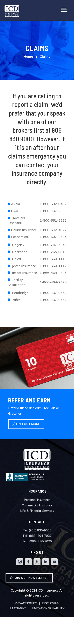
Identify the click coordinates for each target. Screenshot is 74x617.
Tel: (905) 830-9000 (37, 530)
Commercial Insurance (37, 505)
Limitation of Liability (48, 608)
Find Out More (28, 424)
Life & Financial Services (37, 511)
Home (28, 56)
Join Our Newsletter (31, 578)
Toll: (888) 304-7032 (37, 536)
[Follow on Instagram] (19, 561)
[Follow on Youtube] (54, 561)
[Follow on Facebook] (28, 561)
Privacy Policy (26, 603)
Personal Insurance (37, 500)
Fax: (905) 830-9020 (37, 541)
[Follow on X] (37, 561)
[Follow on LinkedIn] (45, 561)
